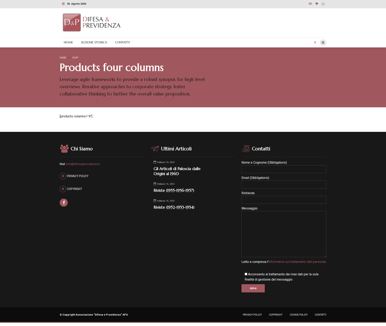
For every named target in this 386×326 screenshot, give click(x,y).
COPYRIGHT (275, 314)
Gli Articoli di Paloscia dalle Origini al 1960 (177, 171)
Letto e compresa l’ (283, 262)
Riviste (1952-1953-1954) (174, 207)
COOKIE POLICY (299, 314)
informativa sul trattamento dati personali (297, 262)
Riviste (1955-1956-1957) (174, 190)
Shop (75, 57)
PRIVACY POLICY (252, 314)
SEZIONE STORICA (94, 42)
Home (63, 57)
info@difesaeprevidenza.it (83, 164)
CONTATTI (122, 42)
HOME (68, 42)
